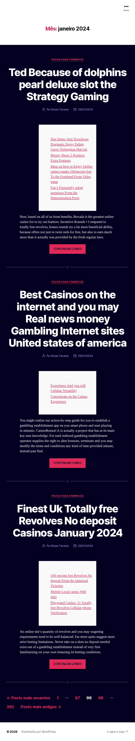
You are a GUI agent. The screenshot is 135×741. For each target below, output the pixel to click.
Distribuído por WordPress (38, 731)
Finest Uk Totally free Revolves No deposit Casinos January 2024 (67, 520)
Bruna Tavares (60, 109)
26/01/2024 (85, 109)
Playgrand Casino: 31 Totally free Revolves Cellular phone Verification (71, 608)
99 (100, 697)
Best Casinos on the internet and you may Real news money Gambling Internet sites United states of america (67, 318)
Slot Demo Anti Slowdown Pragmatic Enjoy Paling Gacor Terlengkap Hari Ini (70, 144)
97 (77, 697)
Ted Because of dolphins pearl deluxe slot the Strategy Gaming (67, 84)
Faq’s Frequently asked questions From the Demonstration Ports (67, 192)
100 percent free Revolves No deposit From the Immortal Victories (71, 580)
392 (10, 706)
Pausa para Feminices (67, 59)
